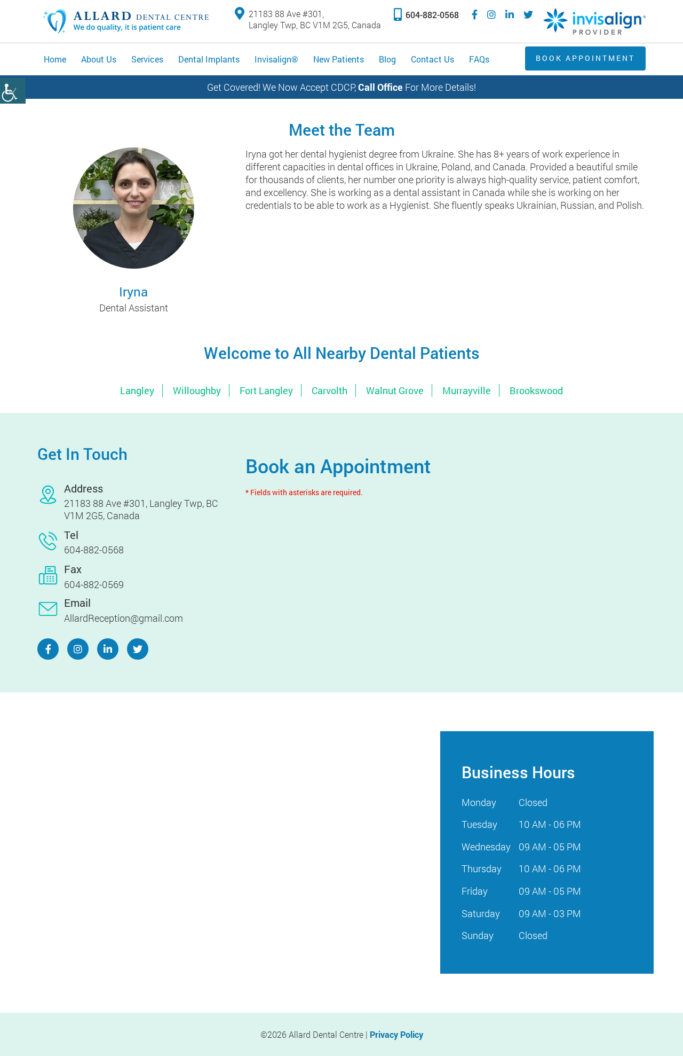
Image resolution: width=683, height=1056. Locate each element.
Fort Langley (266, 390)
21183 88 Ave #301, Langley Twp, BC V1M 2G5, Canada (315, 19)
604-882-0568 (432, 14)
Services (147, 59)
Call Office (380, 87)
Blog (387, 59)
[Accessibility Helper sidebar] (13, 91)
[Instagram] (491, 15)
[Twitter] (528, 15)
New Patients (338, 59)
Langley (137, 390)
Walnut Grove (395, 390)
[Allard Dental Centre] (125, 21)
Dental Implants (209, 59)
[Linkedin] (509, 15)
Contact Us (432, 59)
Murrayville (466, 390)
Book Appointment (585, 58)
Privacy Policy (396, 1034)
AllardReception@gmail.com (123, 618)
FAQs (479, 59)
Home (55, 59)
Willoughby (197, 390)
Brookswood (536, 390)
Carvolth (329, 390)
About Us (98, 59)
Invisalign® (276, 59)
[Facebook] (475, 15)
